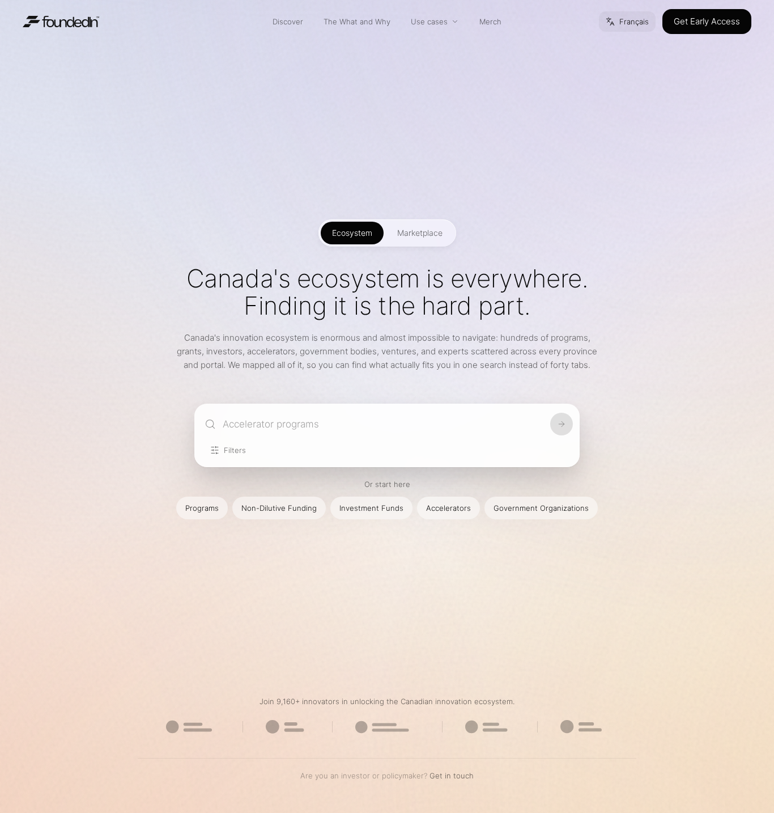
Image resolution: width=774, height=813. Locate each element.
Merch (490, 21)
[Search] (561, 424)
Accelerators (448, 508)
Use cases (429, 21)
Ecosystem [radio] (352, 233)
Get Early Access (707, 21)
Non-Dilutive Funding (279, 508)
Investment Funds (371, 508)
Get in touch (451, 775)
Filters (235, 450)
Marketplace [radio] (420, 233)
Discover (288, 21)
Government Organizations (541, 508)
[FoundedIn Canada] (61, 21)
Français (634, 21)
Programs (202, 508)
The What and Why (357, 21)
